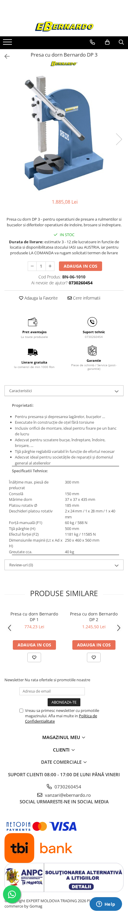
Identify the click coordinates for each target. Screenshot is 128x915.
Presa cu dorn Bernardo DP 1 (34, 616)
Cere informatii (86, 298)
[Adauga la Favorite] (34, 657)
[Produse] (8, 43)
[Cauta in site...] (121, 42)
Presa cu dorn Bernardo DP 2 (94, 616)
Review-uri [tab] (21, 565)
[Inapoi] (4, 56)
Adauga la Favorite (40, 298)
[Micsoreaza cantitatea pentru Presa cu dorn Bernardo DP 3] (32, 266)
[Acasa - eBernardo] (64, 26)
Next (119, 139)
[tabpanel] (64, 133)
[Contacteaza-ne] (92, 42)
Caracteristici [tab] (20, 390)
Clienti (62, 750)
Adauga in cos (80, 266)
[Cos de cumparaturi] (107, 42)
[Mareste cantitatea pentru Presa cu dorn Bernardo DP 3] (50, 266)
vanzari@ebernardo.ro (67, 795)
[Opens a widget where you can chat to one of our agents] (105, 904)
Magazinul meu (61, 737)
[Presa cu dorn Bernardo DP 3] (64, 133)
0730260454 (67, 787)
